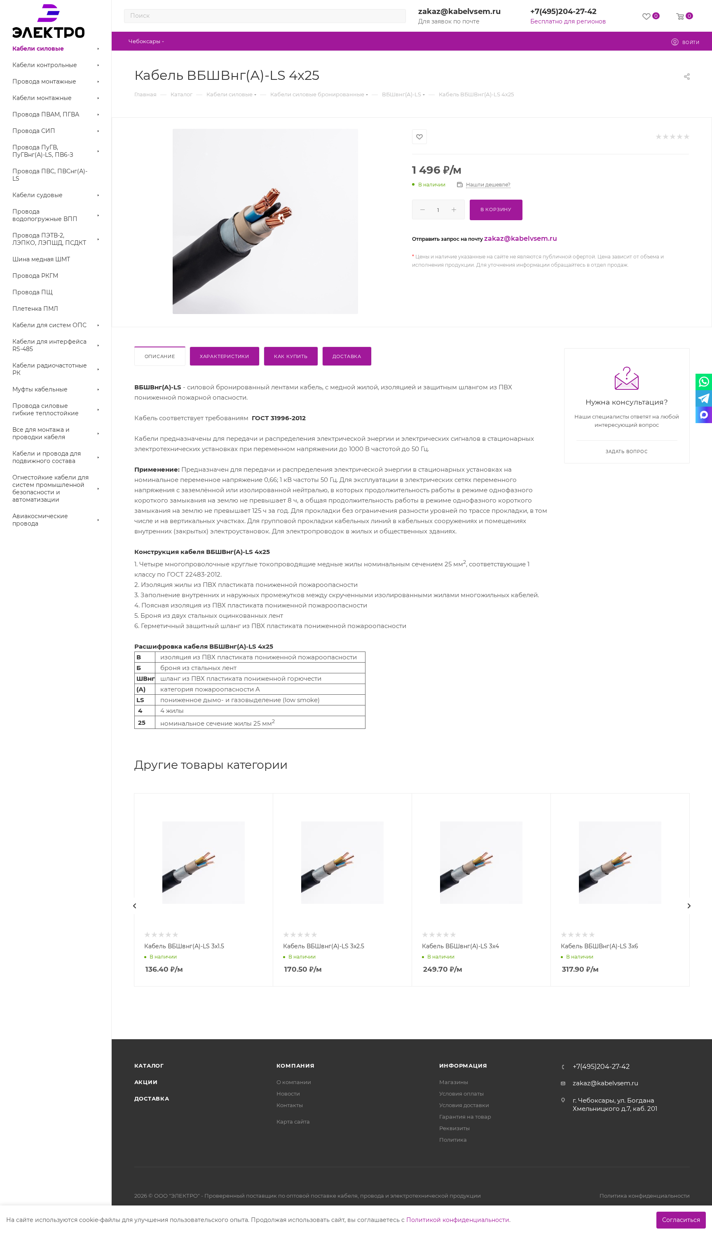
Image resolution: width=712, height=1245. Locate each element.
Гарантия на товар (465, 1116)
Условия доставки (464, 1105)
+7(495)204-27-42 (563, 11)
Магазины (453, 1082)
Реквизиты (454, 1128)
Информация (463, 1065)
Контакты (289, 1105)
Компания (295, 1065)
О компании (293, 1082)
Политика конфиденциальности (645, 1195)
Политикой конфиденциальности (457, 1220)
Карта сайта (293, 1121)
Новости (288, 1093)
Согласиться (681, 1220)
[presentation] (134, 906)
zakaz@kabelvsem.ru (459, 11)
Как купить (291, 356)
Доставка (347, 356)
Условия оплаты (461, 1093)
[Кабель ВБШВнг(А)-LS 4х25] (265, 221)
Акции (146, 1082)
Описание (160, 356)
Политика (453, 1139)
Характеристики (224, 356)
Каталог (149, 1065)
